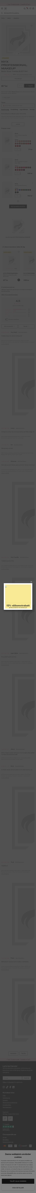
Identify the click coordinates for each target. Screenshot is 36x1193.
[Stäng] (31, 582)
